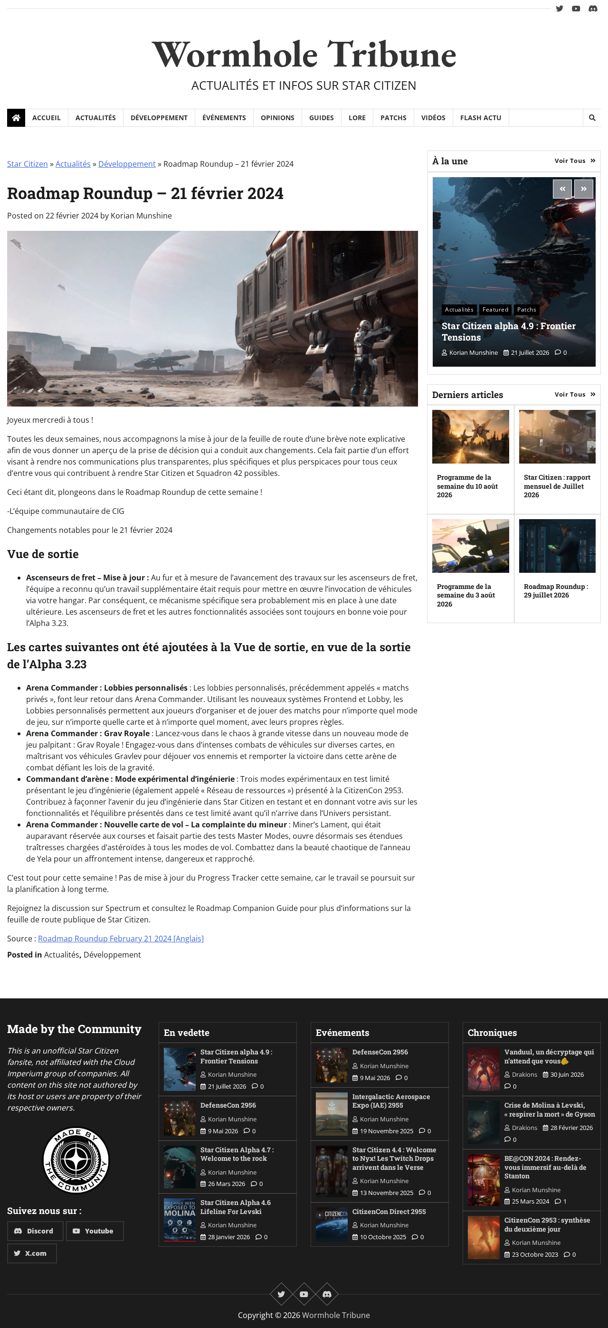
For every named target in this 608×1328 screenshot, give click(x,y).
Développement (159, 117)
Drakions (524, 1074)
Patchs (393, 117)
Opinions (277, 117)
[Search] (592, 118)
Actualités (96, 117)
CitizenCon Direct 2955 (389, 1211)
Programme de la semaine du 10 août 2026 (467, 486)
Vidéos (433, 117)
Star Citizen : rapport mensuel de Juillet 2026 (557, 486)
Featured (495, 309)
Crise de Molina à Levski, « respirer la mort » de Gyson (549, 1109)
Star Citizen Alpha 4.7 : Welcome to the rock (237, 1154)
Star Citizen (27, 164)
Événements (224, 117)
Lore (357, 117)
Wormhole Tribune (304, 53)
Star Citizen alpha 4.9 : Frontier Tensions (509, 331)
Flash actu (481, 117)
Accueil (46, 117)
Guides (321, 117)
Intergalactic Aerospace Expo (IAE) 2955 (391, 1101)
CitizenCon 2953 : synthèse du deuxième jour (547, 1224)
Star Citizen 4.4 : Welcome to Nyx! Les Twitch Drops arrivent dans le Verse (394, 1158)
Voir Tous (570, 160)
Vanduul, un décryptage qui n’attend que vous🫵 (549, 1056)
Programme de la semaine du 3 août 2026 (466, 595)
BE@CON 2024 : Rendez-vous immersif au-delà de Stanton (545, 1167)
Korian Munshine (141, 215)
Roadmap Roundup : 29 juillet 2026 (556, 591)
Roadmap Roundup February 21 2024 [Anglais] (121, 938)
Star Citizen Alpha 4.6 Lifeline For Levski (235, 1207)
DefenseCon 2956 (228, 1105)
